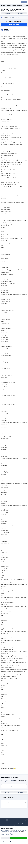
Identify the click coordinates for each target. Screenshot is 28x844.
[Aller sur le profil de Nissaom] (2, 17)
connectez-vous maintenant (20, 780)
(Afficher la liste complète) (20, 802)
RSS (14, 825)
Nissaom (7, 17)
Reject (5, 838)
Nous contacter (18, 823)
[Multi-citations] (2, 772)
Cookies (23, 823)
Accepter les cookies (19, 838)
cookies (12, 830)
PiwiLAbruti (7, 806)
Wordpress (16, 17)
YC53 (3, 806)
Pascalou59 (13, 806)
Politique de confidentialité (8, 823)
